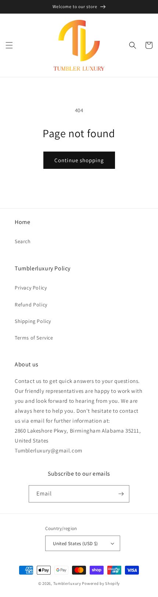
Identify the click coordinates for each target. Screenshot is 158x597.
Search (23, 241)
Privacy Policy (31, 287)
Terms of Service (34, 337)
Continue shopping (79, 160)
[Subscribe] (121, 493)
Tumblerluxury (67, 583)
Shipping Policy (33, 321)
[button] (9, 45)
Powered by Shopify (101, 583)
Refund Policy (31, 304)
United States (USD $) (75, 543)
